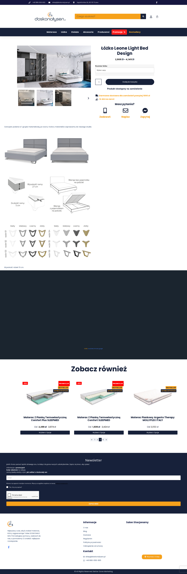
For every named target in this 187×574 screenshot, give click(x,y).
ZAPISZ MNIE (93, 504)
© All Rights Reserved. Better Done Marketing (93, 571)
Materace (52, 32)
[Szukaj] (143, 16)
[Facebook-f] (8, 547)
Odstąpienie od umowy (93, 546)
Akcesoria (88, 32)
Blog (85, 531)
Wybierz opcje (45, 432)
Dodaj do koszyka (130, 82)
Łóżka (64, 32)
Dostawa (87, 535)
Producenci (103, 32)
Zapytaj (145, 117)
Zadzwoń (105, 117)
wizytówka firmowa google (95, 348)
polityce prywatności (62, 483)
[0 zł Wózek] (157, 16)
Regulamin (87, 538)
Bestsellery (134, 32)
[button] (19, 98)
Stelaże (75, 32)
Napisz (125, 117)
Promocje (119, 32)
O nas (85, 527)
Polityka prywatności (92, 542)
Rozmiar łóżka (101, 66)
